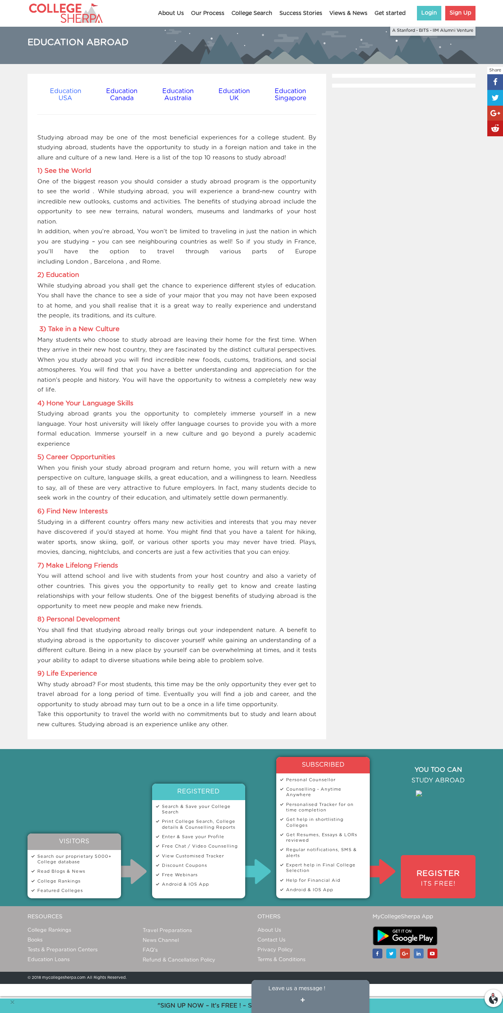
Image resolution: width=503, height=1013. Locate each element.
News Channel (161, 940)
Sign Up (460, 13)
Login (429, 13)
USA (65, 98)
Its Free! (438, 878)
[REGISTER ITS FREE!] (438, 867)
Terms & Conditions (281, 959)
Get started (390, 13)
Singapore (290, 98)
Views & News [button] (348, 13)
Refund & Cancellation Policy (179, 960)
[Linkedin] (421, 953)
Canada (122, 98)
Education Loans (49, 959)
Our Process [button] (207, 13)
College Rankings (49, 930)
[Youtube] (434, 953)
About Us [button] (171, 13)
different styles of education (272, 286)
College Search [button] (251, 13)
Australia (177, 98)
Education (65, 91)
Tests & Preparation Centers (62, 950)
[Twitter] (393, 953)
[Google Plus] (407, 953)
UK (234, 98)
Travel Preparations (167, 930)
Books (35, 940)
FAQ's (150, 950)
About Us (269, 930)
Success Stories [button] (300, 13)
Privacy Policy (275, 950)
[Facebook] (379, 953)
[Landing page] (493, 996)
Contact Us (271, 940)
